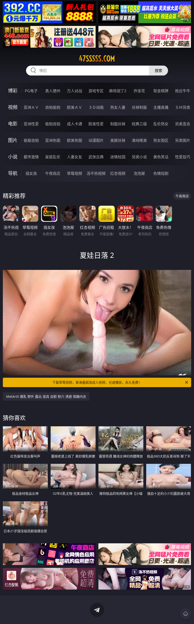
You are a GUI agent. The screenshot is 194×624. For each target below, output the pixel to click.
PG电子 (31, 90)
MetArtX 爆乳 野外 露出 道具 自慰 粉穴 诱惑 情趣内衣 (46, 396)
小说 (13, 157)
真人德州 (52, 90)
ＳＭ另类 (182, 107)
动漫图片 (96, 140)
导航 (13, 173)
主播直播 (160, 107)
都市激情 (31, 156)
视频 (13, 107)
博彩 (13, 91)
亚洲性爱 (31, 123)
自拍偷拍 (52, 107)
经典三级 (139, 123)
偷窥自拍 (31, 140)
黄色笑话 (160, 156)
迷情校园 (117, 156)
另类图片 (182, 140)
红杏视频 (117, 173)
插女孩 (31, 173)
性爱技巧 (182, 156)
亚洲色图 (52, 140)
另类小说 (139, 156)
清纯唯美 (139, 140)
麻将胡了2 (117, 90)
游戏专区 (96, 90)
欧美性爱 (96, 123)
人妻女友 (74, 156)
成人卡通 (74, 123)
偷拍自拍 (52, 123)
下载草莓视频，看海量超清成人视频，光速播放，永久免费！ (97, 382)
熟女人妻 (117, 107)
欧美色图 (74, 140)
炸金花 (139, 90)
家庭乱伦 (52, 156)
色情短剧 (160, 173)
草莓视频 (74, 173)
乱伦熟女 (160, 123)
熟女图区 (160, 140)
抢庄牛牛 (182, 90)
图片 (13, 140)
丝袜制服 (139, 107)
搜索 (158, 70)
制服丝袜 (117, 123)
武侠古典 (96, 156)
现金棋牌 (160, 90)
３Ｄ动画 (96, 107)
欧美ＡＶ (74, 107)
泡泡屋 (139, 173)
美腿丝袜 (117, 140)
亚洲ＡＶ (31, 107)
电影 (13, 124)
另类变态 (182, 123)
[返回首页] (185, 613)
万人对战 (74, 90)
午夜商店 (52, 173)
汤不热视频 (96, 173)
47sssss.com (97, 58)
